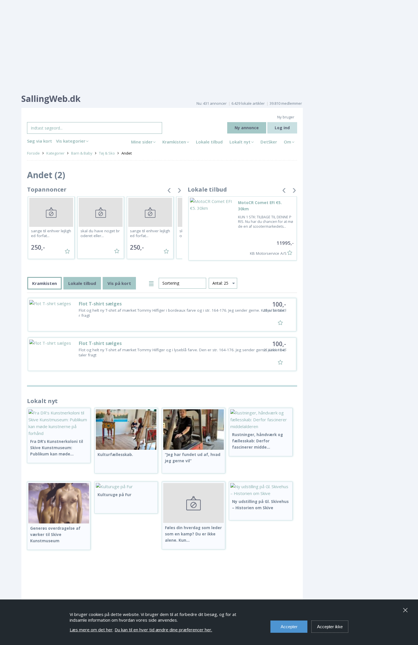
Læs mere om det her (91, 629)
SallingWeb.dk (50, 98)
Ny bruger (285, 117)
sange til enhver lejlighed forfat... (51, 233)
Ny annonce (247, 127)
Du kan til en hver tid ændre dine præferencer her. (163, 629)
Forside (33, 153)
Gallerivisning (142, 283)
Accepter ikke (330, 626)
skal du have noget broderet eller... (100, 233)
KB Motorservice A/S (268, 253)
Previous (169, 191)
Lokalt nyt (240, 142)
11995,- (285, 243)
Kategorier (55, 153)
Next (179, 191)
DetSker (268, 142)
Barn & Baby (81, 153)
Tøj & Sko (107, 153)
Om (287, 142)
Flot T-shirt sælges (100, 304)
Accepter (289, 626)
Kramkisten (174, 142)
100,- (279, 304)
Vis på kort (119, 283)
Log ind (282, 127)
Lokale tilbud (209, 142)
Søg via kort (39, 141)
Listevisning (152, 283)
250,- (38, 247)
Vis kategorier (70, 141)
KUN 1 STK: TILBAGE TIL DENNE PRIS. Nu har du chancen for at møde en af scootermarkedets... (265, 222)
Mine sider (141, 142)
